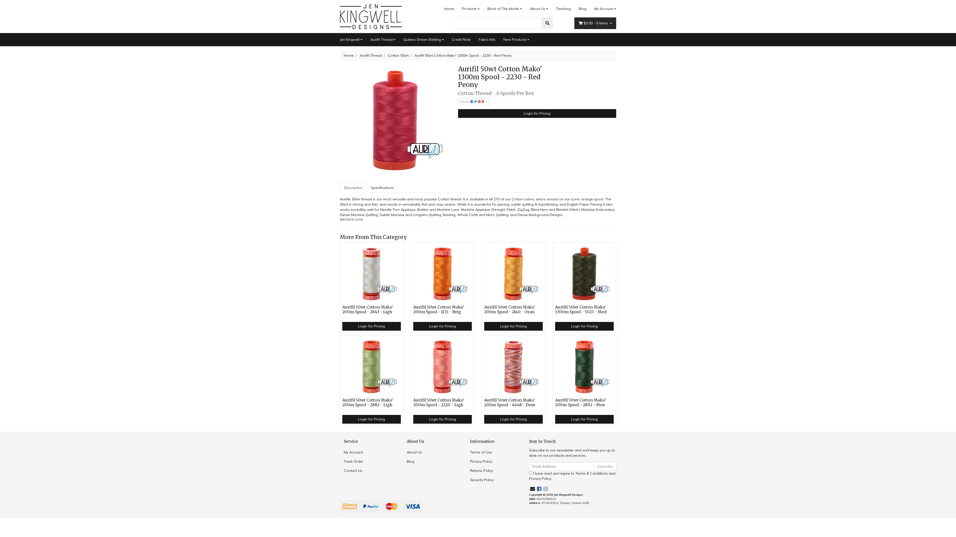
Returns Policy (481, 470)
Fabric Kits (487, 39)
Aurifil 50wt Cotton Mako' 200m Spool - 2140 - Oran (509, 309)
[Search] (547, 23)
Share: (465, 101)
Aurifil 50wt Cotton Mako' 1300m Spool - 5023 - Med (580, 309)
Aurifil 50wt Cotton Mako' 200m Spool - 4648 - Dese (509, 402)
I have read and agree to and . (572, 476)
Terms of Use (481, 452)
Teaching (563, 8)
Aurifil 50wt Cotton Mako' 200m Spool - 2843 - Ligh (367, 309)
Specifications (382, 187)
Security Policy (481, 480)
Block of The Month (503, 8)
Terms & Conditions (591, 473)
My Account (603, 8)
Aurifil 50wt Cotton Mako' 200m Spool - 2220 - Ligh (438, 402)
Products (469, 8)
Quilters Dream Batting (422, 39)
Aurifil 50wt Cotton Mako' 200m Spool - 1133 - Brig (438, 309)
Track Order (353, 461)
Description (353, 187)
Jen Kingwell (349, 39)
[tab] (353, 188)
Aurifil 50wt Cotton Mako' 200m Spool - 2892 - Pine (580, 402)
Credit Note (461, 39)
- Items (596, 23)
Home (449, 8)
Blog (582, 8)
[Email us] (532, 489)
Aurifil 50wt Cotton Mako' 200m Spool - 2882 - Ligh (367, 402)
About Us (537, 8)
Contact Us (353, 470)
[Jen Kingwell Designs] (371, 16)
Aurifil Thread (381, 39)
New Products (515, 39)
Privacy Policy (481, 461)
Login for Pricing (537, 113)
